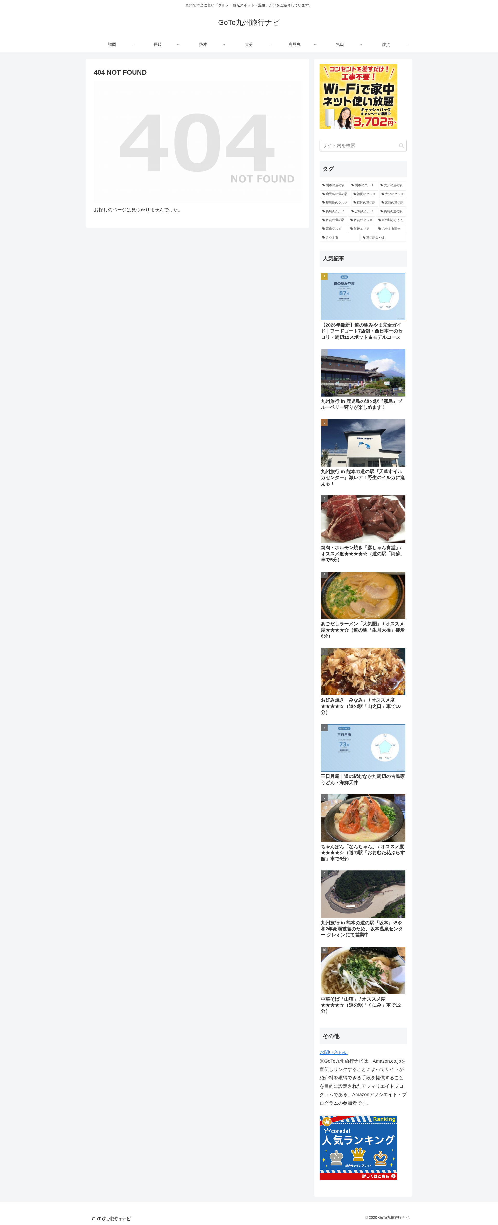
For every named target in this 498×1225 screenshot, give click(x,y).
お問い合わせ (334, 1052)
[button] (401, 146)
